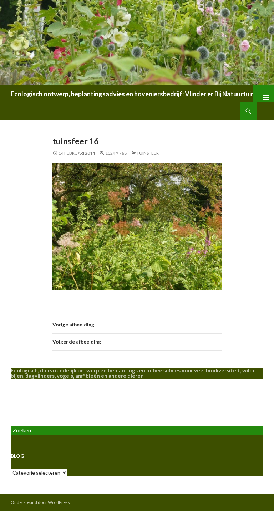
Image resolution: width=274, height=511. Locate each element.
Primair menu (263, 93)
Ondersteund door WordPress (40, 502)
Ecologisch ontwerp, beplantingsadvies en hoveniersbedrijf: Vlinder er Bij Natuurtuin (132, 94)
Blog (16, 402)
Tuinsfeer (148, 153)
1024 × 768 (116, 153)
